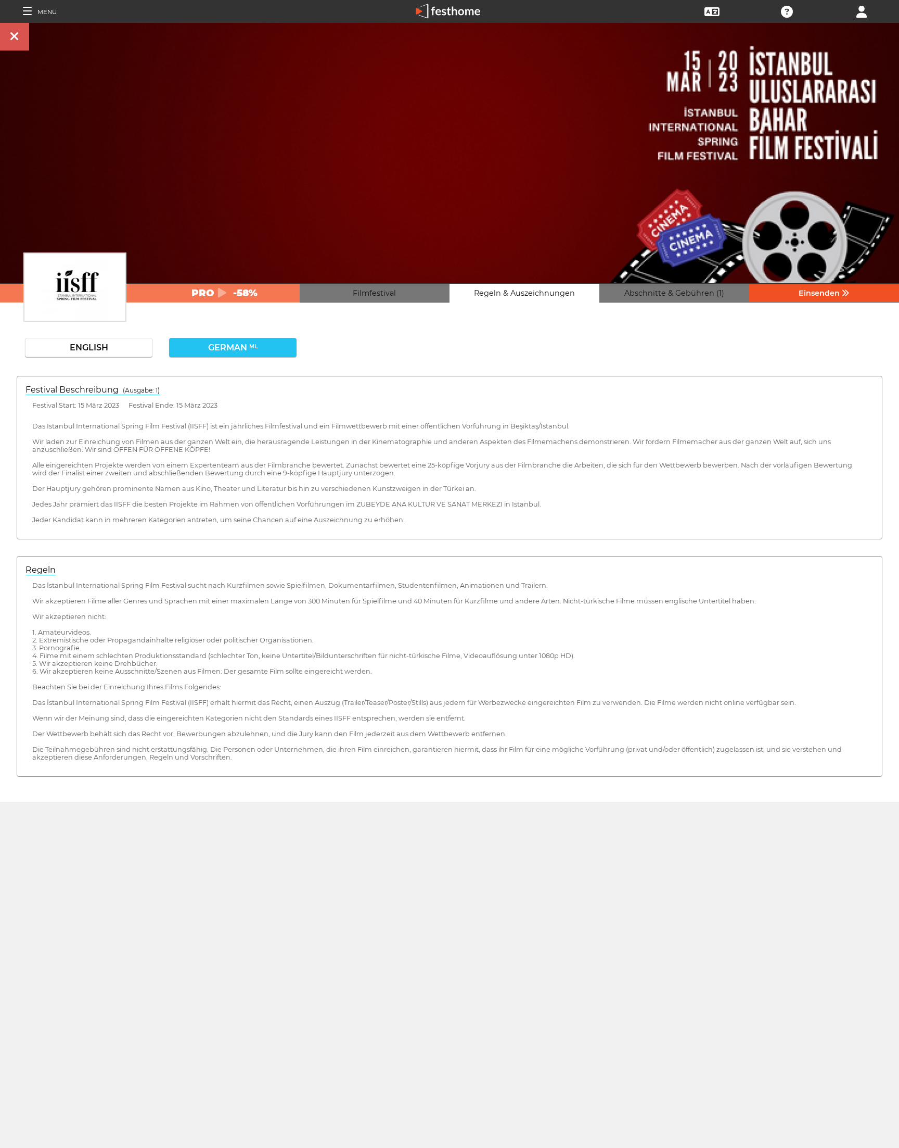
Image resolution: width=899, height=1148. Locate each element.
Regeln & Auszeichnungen (524, 293)
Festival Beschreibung (92, 390)
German (233, 347)
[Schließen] (14, 37)
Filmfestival (374, 293)
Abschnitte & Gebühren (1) (674, 293)
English (89, 347)
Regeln (40, 570)
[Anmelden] (861, 11)
